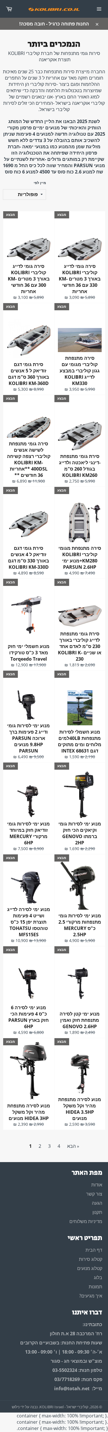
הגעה (97, 1203)
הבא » (73, 1146)
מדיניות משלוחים (85, 1221)
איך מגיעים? (90, 1296)
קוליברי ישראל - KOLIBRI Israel (63, 1406)
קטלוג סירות (90, 1259)
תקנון (97, 1212)
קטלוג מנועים (89, 1268)
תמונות (95, 1286)
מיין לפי (40, 183)
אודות (96, 1185)
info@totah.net (72, 1388)
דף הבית (94, 1250)
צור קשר (94, 1194)
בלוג (98, 1277)
